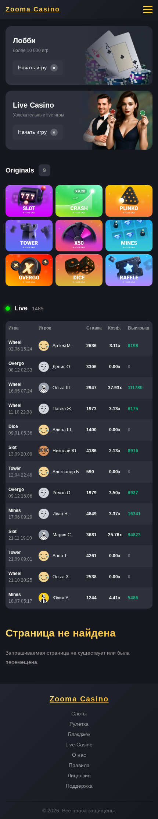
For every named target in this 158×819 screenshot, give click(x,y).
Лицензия (79, 775)
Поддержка (79, 786)
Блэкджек (79, 734)
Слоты (79, 714)
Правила (79, 765)
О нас (79, 755)
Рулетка (79, 724)
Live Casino (79, 744)
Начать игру (32, 67)
